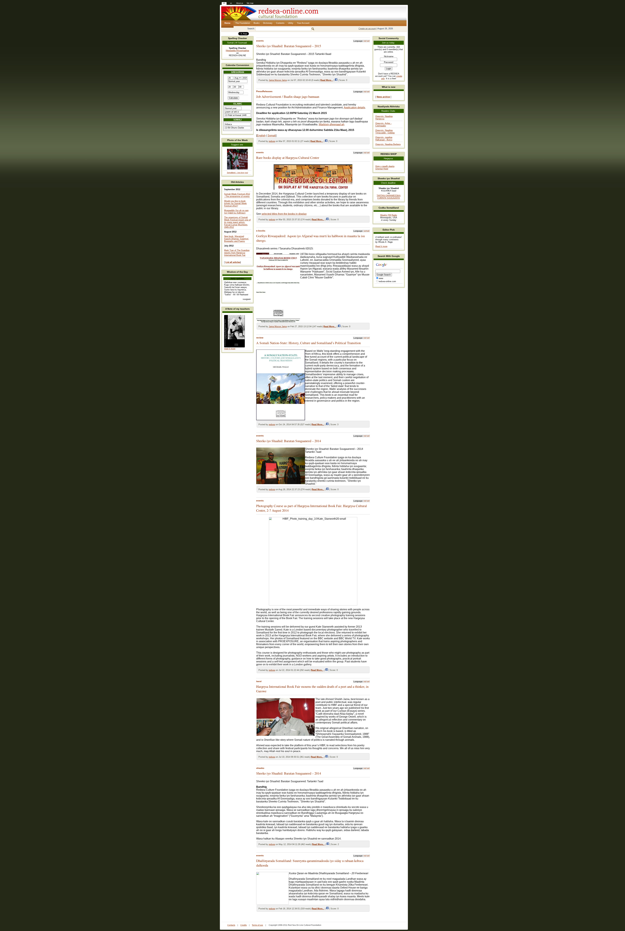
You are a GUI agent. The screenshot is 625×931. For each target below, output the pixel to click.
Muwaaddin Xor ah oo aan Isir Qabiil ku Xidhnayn (236, 211)
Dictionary (267, 23)
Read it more (381, 246)
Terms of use (257, 925)
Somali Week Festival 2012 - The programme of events (237, 195)
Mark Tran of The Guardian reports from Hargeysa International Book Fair (237, 252)
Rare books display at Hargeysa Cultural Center (287, 157)
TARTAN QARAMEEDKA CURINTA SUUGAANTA (389, 196)
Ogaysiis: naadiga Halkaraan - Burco (383, 138)
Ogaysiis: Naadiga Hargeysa (384, 117)
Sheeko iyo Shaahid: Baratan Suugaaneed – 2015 (288, 46)
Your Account (303, 23)
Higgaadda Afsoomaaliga (237, 50)
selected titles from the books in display (284, 213)
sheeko (260, 768)
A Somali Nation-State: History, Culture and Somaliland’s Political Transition (308, 343)
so (231, 3)
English (261, 135)
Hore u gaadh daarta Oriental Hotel (384, 167)
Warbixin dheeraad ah (331, 124)
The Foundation (242, 23)
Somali (272, 135)
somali (366, 231)
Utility (290, 23)
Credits (243, 925)
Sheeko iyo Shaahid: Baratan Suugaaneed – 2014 (288, 441)
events (260, 40)
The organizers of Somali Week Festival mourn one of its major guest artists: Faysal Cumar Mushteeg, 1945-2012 (237, 222)
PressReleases (264, 91)
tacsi (259, 681)
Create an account (367, 28)
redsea (272, 141)
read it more (229, 348)
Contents (280, 23)
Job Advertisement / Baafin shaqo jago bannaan (287, 96)
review (259, 337)
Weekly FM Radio (388, 215)
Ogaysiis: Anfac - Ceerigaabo (383, 124)
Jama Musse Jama (278, 80)
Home (227, 23)
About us (239, 3)
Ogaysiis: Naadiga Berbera (388, 144)
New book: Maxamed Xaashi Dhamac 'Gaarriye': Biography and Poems (236, 238)
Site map (250, 3)
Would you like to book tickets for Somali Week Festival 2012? (235, 203)
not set (366, 41)
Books (257, 23)
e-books (260, 230)
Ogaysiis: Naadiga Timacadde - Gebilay (385, 131)
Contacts (231, 925)
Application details (354, 107)
